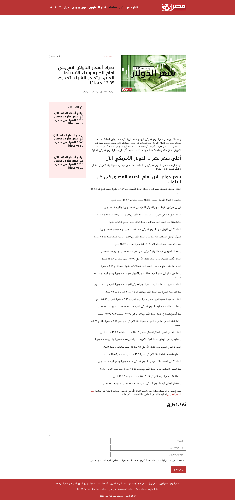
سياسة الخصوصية (125, 489)
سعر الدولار (96, 92)
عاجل (67, 7)
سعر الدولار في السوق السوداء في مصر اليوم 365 (75, 483)
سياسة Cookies (99, 489)
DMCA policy (83, 489)
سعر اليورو (163, 483)
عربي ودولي (79, 7)
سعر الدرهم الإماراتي (118, 483)
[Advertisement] (117, 37)
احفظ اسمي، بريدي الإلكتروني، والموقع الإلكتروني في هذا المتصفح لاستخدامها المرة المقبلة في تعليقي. (136, 460)
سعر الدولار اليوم (87, 92)
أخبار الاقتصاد (116, 7)
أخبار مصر (132, 7)
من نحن (112, 489)
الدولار (112, 92)
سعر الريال (152, 483)
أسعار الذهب (102, 483)
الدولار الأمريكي (105, 92)
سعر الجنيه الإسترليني (137, 483)
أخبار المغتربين (97, 7)
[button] (60, 7)
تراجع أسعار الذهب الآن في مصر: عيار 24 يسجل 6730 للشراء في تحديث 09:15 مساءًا (68, 118)
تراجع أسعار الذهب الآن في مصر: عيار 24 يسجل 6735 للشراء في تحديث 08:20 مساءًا (68, 162)
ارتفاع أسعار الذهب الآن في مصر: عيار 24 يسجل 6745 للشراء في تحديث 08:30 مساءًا (68, 140)
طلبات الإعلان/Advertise (147, 489)
